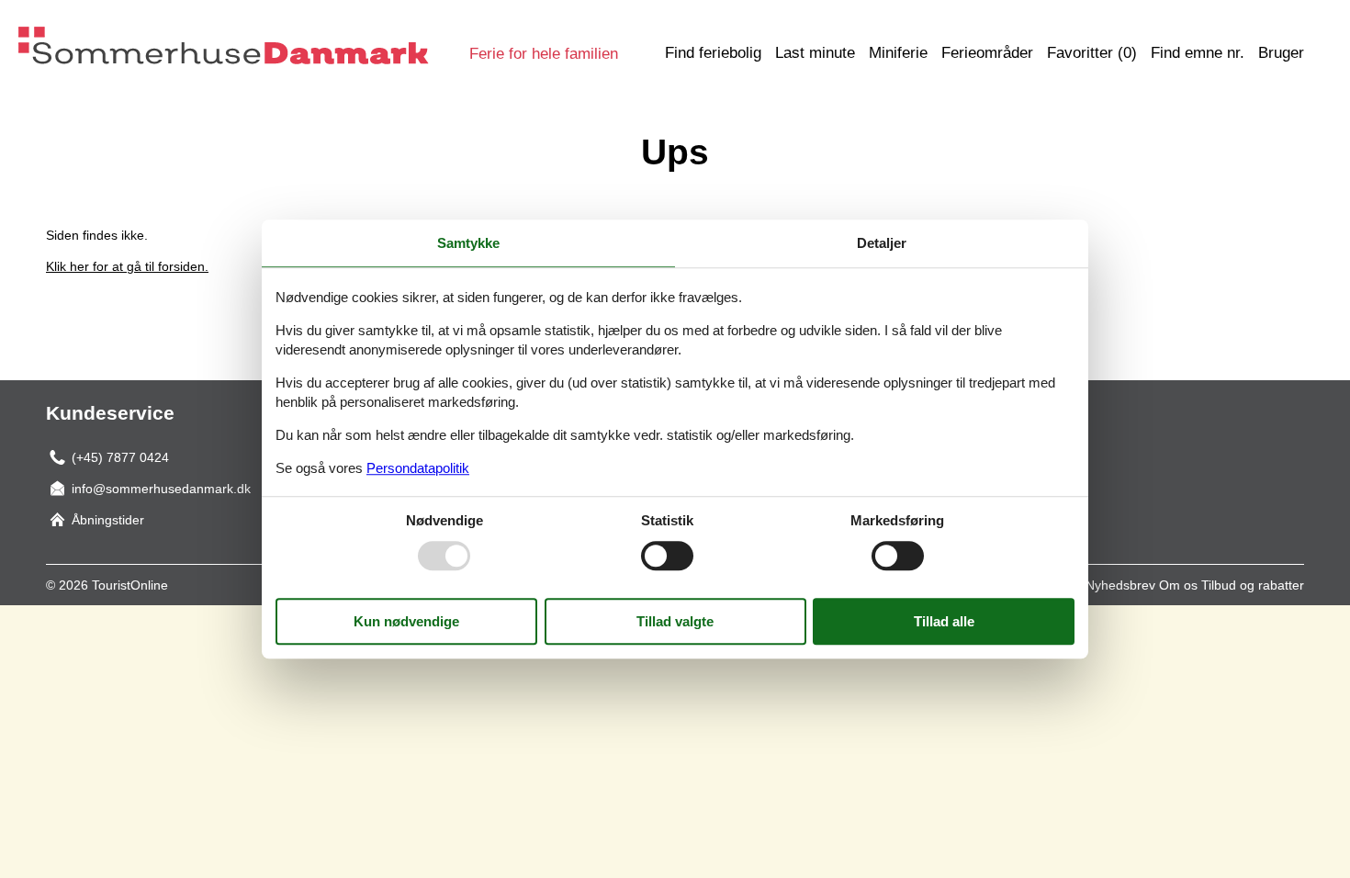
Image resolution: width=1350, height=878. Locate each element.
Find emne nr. (1197, 53)
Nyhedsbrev (1120, 585)
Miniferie (898, 53)
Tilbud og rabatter (1252, 585)
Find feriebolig (713, 53)
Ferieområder (987, 53)
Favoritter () (1092, 53)
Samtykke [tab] (468, 243)
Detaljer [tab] (881, 243)
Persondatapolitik (417, 468)
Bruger (1281, 53)
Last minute (815, 53)
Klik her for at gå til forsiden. (127, 266)
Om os (1178, 585)
